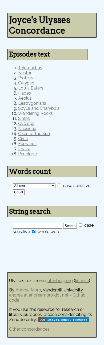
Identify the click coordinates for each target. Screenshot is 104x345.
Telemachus (30, 67)
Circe (23, 138)
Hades (24, 93)
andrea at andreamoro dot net (39, 295)
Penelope (27, 153)
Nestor (24, 72)
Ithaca (24, 148)
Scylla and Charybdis (38, 108)
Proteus (25, 77)
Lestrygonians (32, 103)
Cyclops (26, 123)
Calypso (26, 83)
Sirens (24, 118)
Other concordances (29, 329)
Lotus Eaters (30, 88)
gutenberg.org (59, 280)
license (82, 280)
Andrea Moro (28, 290)
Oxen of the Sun (34, 133)
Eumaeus (27, 143)
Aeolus (25, 98)
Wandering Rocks (35, 113)
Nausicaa (27, 128)
